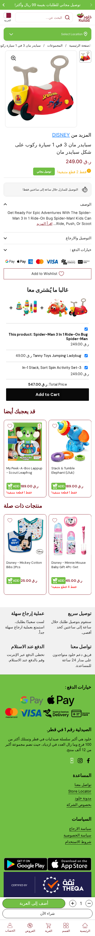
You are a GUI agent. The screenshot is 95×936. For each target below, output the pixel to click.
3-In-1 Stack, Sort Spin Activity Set (51, 367)
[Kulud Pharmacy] (84, 17)
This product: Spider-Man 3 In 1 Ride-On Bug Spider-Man (48, 336)
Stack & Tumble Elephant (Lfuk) (63, 470)
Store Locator (79, 791)
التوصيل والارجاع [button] (78, 238)
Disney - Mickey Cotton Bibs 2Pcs (24, 564)
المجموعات (55, 45)
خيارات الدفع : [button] (80, 250)
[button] (89, 903)
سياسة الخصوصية (77, 835)
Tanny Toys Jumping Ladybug (57, 355)
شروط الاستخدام (78, 842)
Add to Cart (48, 394)
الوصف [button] (85, 204)
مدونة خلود (83, 798)
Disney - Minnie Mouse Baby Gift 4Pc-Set (68, 564)
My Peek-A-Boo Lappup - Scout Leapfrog (24, 470)
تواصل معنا (83, 785)
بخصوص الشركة (78, 805)
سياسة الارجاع (80, 828)
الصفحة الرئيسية (80, 45)
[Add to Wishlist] (55, 426)
